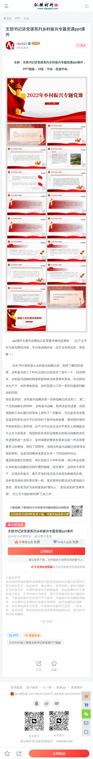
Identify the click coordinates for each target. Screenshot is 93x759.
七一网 (47, 687)
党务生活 (34, 635)
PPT (17, 18)
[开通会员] (86, 695)
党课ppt (61, 687)
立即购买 (46, 551)
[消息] (86, 722)
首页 (9, 18)
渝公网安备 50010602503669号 (33, 693)
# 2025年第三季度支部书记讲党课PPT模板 (35, 642)
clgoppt (21, 43)
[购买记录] (86, 704)
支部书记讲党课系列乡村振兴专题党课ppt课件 (45, 31)
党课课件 (77, 687)
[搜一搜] (86, 731)
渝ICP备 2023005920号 (68, 693)
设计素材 (32, 687)
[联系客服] (86, 713)
